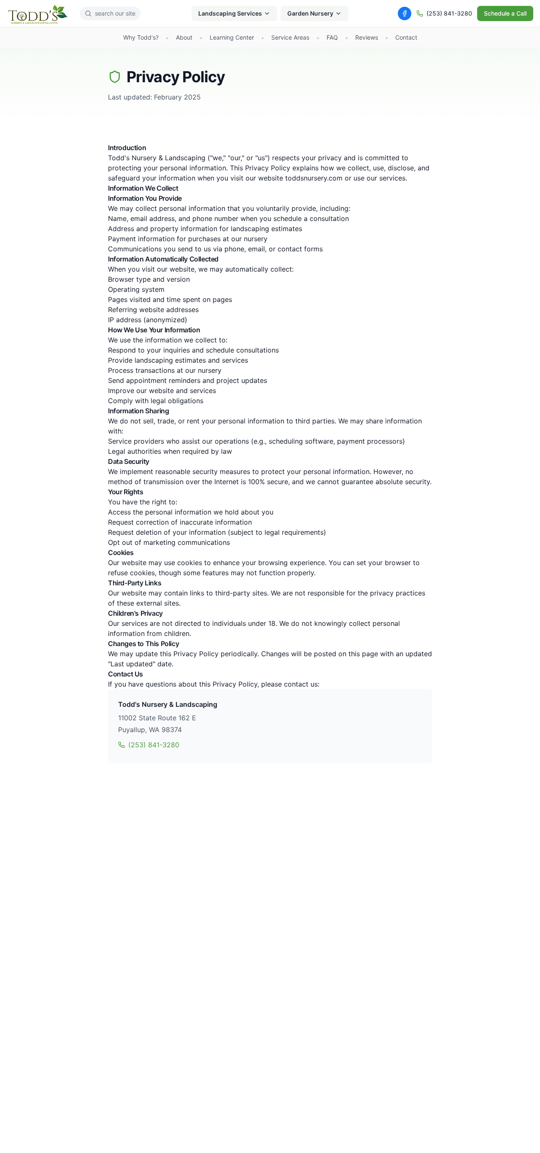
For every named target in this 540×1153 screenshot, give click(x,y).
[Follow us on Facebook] (404, 13)
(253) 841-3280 (449, 13)
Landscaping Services (230, 13)
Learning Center (232, 37)
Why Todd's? (141, 37)
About (184, 37)
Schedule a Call (505, 13)
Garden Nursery (310, 13)
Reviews (366, 37)
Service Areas (290, 37)
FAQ (332, 37)
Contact (406, 37)
